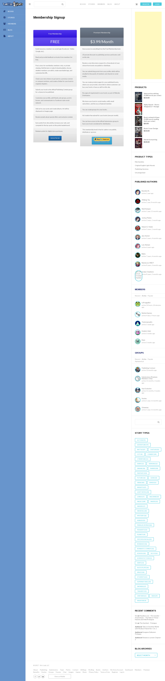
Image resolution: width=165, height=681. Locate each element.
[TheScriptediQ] (138, 324)
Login (157, 4)
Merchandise (139, 162)
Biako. (144, 254)
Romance (142, 544)
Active (144, 296)
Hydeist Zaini (146, 331)
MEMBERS (101, 4)
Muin (143, 340)
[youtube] (43, 676)
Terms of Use (105, 672)
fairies (154, 468)
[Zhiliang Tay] (138, 201)
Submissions (53, 670)
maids (154, 501)
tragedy (141, 591)
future (141, 478)
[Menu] (30, 4)
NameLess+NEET (148, 263)
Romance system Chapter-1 (148, 638)
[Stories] (138, 400)
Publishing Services (141, 169)
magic (141, 501)
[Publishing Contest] (138, 370)
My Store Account (116, 670)
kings (152, 482)
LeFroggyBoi (146, 303)
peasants (142, 530)
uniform (141, 596)
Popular (150, 296)
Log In (122, 672)
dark (140, 463)
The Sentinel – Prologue (148, 623)
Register (146, 4)
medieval (142, 511)
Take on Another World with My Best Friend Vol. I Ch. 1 (147, 628)
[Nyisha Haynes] (138, 315)
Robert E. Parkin (147, 227)
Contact (75, 670)
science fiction (144, 558)
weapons (141, 600)
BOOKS (83, 4)
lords (140, 497)
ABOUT (117, 4)
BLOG (110, 4)
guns (154, 478)
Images (71, 672)
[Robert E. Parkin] (138, 228)
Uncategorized (140, 173)
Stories (144, 398)
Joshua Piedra (146, 218)
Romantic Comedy (145, 548)
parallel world (144, 525)
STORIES (91, 4)
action (141, 440)
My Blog (91, 670)
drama (141, 468)
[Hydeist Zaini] (138, 333)
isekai (140, 482)
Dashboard (129, 670)
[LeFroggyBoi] (138, 304)
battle (141, 449)
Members (140, 289)
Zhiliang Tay (146, 200)
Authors (105, 670)
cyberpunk (142, 459)
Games (78, 672)
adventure (142, 445)
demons (153, 463)
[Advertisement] (148, 45)
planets (141, 534)
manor (141, 506)
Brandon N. (145, 191)
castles (154, 449)
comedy (152, 454)
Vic (136, 616)
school (141, 553)
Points (68, 670)
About (35, 670)
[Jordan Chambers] (138, 275)
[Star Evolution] (138, 390)
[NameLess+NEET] (138, 264)
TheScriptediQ (147, 322)
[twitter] (39, 676)
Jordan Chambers (148, 272)
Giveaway (145, 407)
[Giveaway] (138, 409)
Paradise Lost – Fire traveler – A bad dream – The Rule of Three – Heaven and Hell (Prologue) (147, 618)
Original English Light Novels (145, 165)
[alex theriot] (138, 237)
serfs (140, 563)
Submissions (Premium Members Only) (149, 378)
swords (141, 586)
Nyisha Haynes (147, 313)
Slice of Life (143, 567)
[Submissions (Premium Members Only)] (138, 379)
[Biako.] (138, 255)
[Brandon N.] (138, 192)
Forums (58, 672)
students (142, 577)
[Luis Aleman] (138, 246)
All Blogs (83, 670)
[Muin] (138, 342)
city (139, 454)
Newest (138, 296)
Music (85, 672)
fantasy (142, 473)
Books (98, 670)
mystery (141, 515)
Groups (139, 353)
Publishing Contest (148, 368)
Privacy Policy (93, 672)
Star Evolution (147, 389)
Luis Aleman (146, 245)
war (154, 596)
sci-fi (154, 553)
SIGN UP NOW (55, 138)
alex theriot (146, 236)
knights (141, 487)
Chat (64, 672)
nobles (141, 520)
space (140, 572)
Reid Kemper (146, 209)
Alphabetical (139, 361)
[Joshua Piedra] (138, 219)
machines (154, 497)
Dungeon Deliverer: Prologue (145, 633)
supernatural (144, 582)
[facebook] (35, 676)
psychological (144, 539)
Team (62, 670)
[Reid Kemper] (138, 210)
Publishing (43, 670)
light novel (143, 492)
